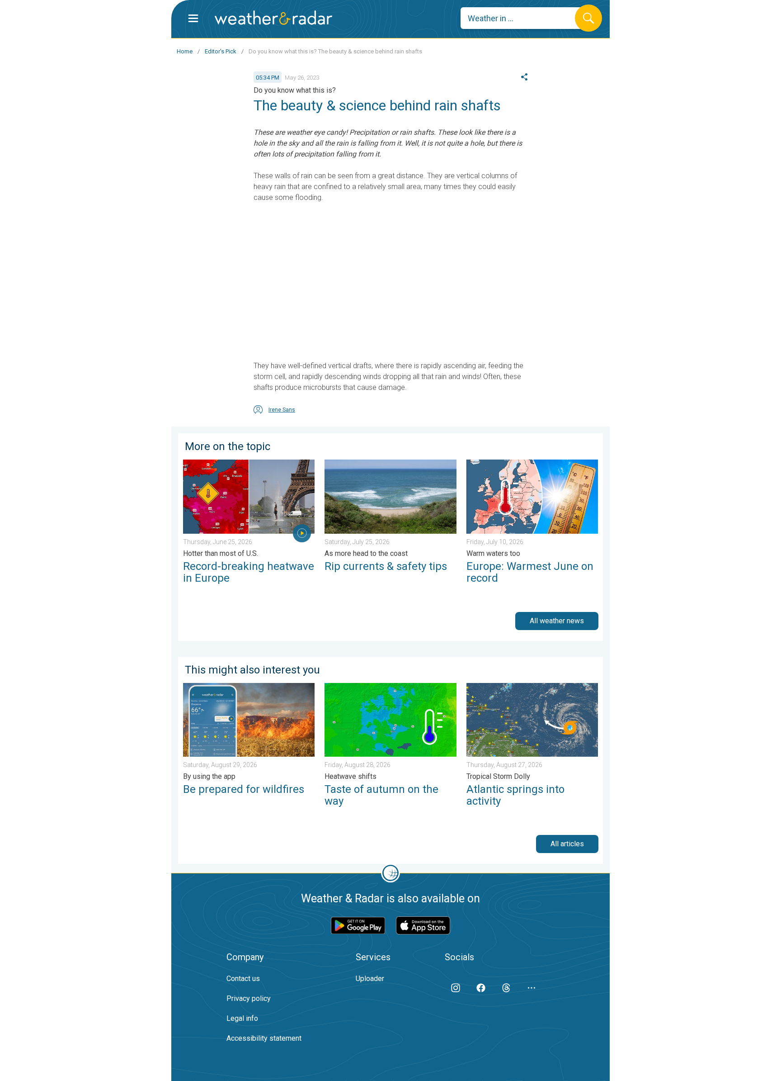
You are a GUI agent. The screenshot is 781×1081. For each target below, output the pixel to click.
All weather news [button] (557, 620)
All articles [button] (567, 843)
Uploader (370, 978)
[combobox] (524, 18)
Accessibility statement (263, 1038)
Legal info (242, 1018)
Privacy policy (248, 998)
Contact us (243, 978)
